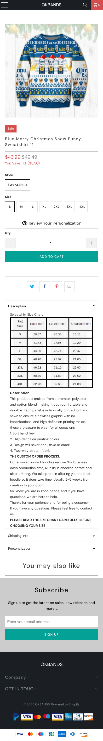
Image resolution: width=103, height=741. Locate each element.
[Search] (85, 5)
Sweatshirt (17, 185)
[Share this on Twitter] (32, 286)
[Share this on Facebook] (44, 286)
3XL (69, 207)
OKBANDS (51, 5)
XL (44, 207)
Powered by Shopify (65, 704)
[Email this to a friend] (69, 286)
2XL (56, 207)
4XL (82, 207)
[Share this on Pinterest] (57, 286)
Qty (8, 233)
